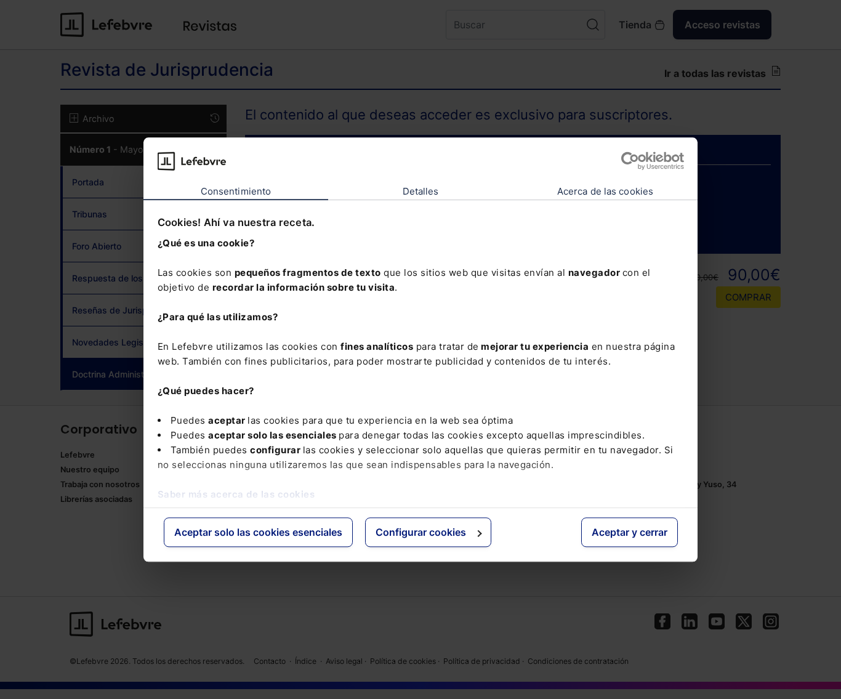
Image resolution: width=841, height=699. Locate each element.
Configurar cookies (421, 533)
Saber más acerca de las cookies (236, 494)
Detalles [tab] (421, 192)
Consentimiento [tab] (236, 192)
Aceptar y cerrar (629, 533)
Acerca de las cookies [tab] (605, 192)
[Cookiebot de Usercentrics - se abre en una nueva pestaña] (630, 161)
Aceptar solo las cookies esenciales (258, 533)
